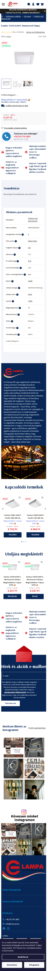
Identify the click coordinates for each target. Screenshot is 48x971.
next (45, 509)
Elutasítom (12, 965)
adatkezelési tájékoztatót (15, 692)
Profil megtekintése (37, 728)
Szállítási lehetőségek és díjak (17, 105)
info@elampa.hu (12, 924)
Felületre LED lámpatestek (33, 219)
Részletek (12, 596)
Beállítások (23, 957)
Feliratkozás (10, 703)
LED (29, 248)
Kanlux (8, 36)
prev (3, 509)
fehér (30, 294)
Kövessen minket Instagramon (24, 818)
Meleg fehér (32, 241)
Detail (34, 596)
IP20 (29, 261)
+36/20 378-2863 (22, 136)
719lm (30, 301)
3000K (30, 281)
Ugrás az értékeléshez (35, 32)
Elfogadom (34, 965)
